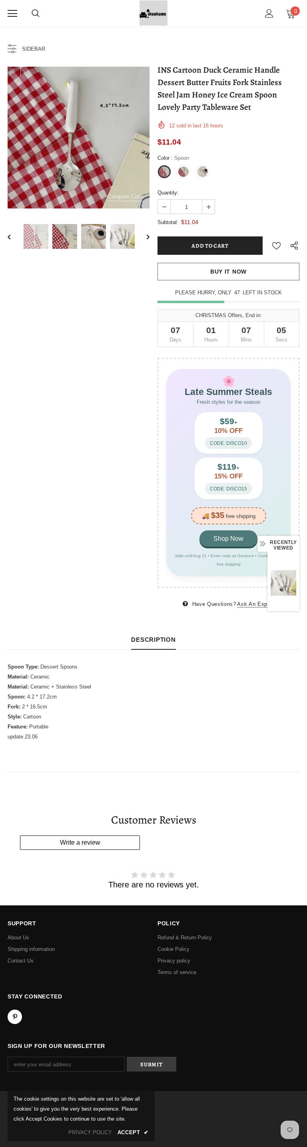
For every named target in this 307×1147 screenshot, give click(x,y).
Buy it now (228, 271)
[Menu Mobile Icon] (12, 13)
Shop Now (228, 538)
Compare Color (126, 197)
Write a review (80, 842)
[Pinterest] (15, 1017)
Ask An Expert (255, 604)
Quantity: (168, 193)
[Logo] (153, 13)
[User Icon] (269, 13)
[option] (79, 137)
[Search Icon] (36, 14)
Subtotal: (167, 222)
